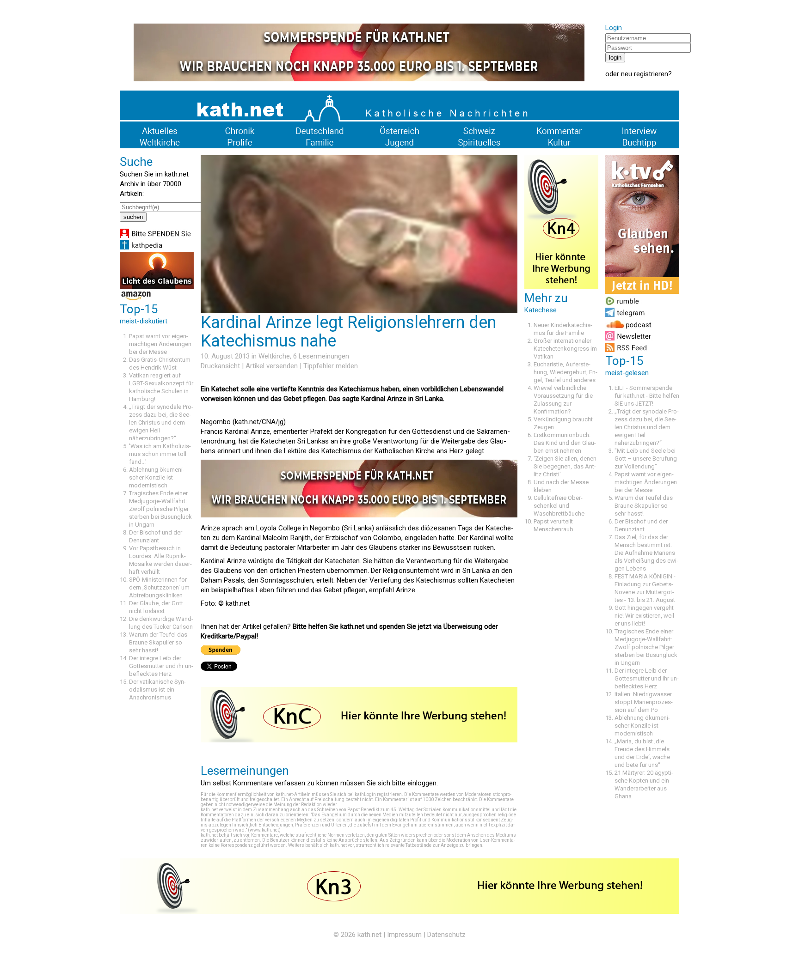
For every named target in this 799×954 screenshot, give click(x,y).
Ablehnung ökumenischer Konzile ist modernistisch (156, 477)
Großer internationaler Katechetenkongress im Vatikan (565, 348)
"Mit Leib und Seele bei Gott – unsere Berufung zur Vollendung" (646, 458)
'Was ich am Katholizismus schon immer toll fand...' (160, 454)
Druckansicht (220, 366)
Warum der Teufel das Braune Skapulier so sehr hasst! (158, 642)
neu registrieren (644, 74)
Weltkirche (274, 356)
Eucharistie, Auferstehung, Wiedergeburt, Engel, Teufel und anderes (565, 372)
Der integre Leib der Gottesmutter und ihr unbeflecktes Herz (161, 666)
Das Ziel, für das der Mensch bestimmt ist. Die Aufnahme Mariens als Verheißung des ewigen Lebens (646, 553)
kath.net (369, 934)
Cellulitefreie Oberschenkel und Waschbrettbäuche (559, 505)
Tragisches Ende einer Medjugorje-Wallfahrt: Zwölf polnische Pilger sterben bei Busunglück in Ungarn (160, 509)
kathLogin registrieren (378, 794)
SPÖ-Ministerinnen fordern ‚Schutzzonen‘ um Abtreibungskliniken (159, 587)
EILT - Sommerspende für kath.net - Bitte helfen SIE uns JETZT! (647, 395)
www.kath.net (264, 829)
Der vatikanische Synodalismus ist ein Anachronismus (157, 689)
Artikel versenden (272, 366)
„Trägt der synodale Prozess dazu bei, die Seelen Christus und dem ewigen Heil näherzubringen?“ (161, 422)
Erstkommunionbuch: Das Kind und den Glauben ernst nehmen (565, 442)
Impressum (404, 934)
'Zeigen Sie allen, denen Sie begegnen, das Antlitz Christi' (565, 466)
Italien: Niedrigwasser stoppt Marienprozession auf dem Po (644, 702)
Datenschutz (446, 934)
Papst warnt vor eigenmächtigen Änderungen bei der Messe (160, 344)
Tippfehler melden (330, 366)
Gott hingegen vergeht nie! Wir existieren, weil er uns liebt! (644, 615)
